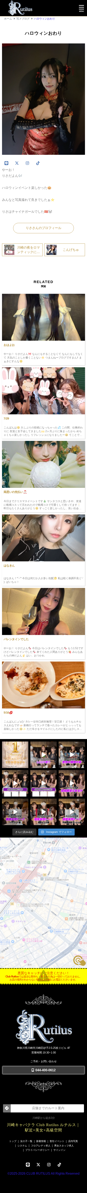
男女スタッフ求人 (64, 1145)
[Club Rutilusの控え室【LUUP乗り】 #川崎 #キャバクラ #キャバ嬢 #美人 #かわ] (43, 754)
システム (22, 1145)
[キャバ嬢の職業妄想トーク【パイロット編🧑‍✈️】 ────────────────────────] (15, 812)
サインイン (59, 1150)
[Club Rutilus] (39, 8)
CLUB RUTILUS (38, 1173)
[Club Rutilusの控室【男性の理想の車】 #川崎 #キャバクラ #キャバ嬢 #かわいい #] (72, 754)
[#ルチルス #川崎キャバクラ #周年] (15, 754)
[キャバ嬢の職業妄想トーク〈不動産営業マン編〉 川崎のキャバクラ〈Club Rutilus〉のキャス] (72, 812)
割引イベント (57, 1141)
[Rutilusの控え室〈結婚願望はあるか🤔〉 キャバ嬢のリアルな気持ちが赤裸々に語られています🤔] (72, 783)
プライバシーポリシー (37, 1150)
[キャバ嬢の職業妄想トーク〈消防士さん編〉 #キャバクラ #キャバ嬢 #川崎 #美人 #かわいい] (43, 812)
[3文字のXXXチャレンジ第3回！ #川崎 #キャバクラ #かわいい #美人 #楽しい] (15, 783)
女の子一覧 (26, 1141)
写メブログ (23, 18)
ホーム (8, 18)
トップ (12, 1141)
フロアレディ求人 (40, 1145)
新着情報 (41, 1141)
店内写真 (73, 1141)
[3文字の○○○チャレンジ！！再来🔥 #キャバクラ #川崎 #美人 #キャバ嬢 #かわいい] (43, 783)
